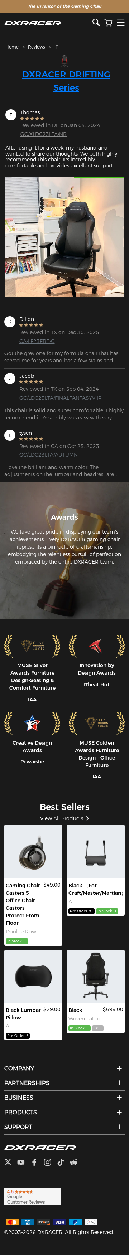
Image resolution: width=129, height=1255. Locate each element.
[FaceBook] (37, 1163)
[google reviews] (32, 1196)
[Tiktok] (63, 1163)
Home (12, 47)
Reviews (36, 47)
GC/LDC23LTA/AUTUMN (45, 455)
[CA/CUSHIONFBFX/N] (33, 976)
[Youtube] (23, 1163)
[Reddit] (76, 1163)
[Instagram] (50, 1163)
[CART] (108, 23)
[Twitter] (10, 1163)
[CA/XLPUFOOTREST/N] (96, 851)
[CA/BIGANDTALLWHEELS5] (33, 851)
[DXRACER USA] (48, 23)
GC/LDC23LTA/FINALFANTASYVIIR (45, 398)
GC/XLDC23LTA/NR (43, 134)
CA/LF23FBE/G (37, 341)
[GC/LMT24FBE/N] (96, 976)
